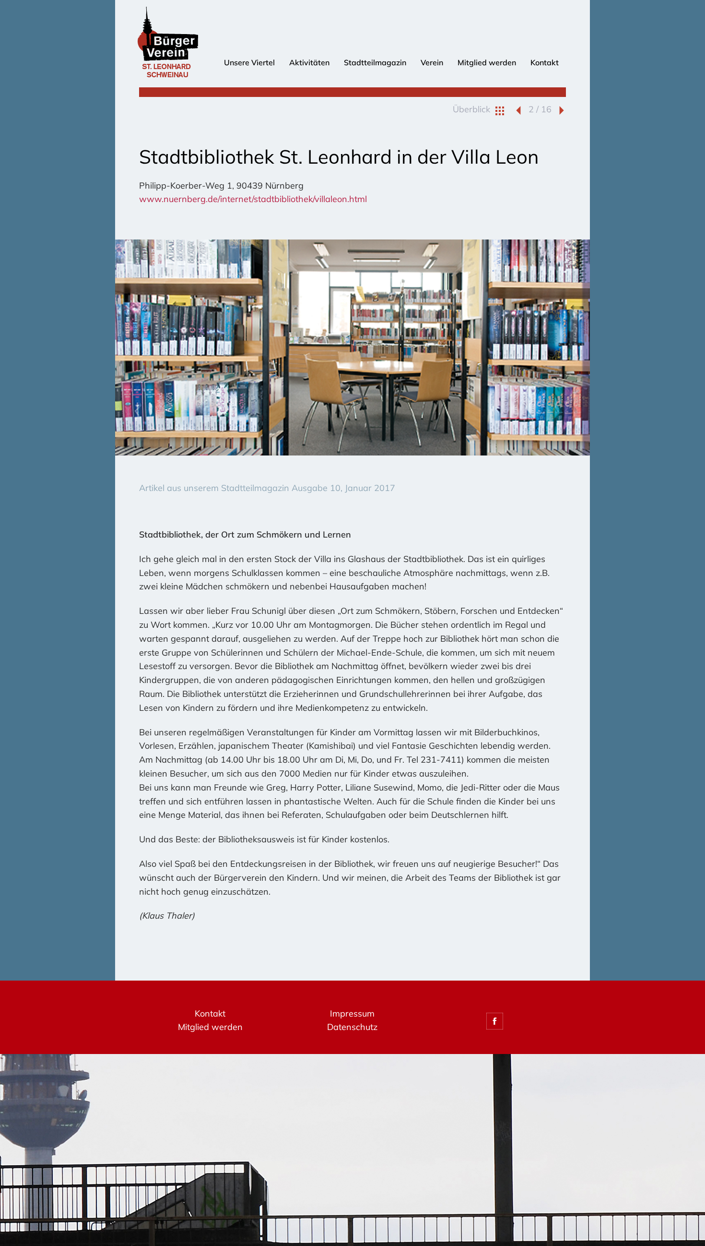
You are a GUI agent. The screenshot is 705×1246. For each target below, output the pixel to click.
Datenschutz (352, 1026)
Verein (432, 62)
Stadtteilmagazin (375, 62)
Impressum (352, 1013)
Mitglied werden (487, 62)
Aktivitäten (309, 62)
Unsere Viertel (249, 62)
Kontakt (544, 62)
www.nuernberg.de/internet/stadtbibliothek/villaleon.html (253, 198)
